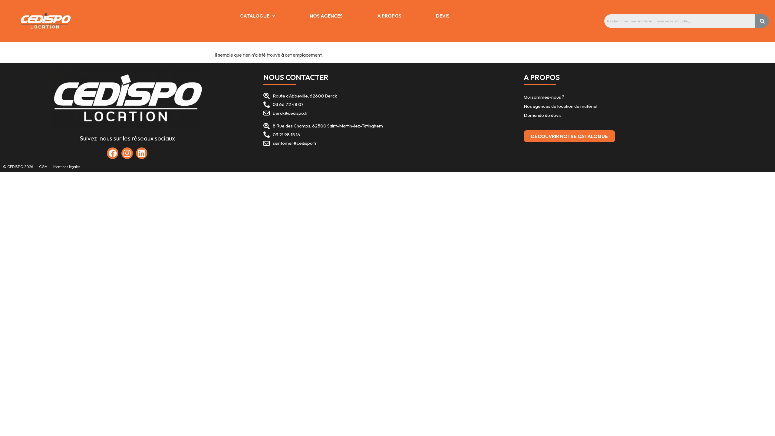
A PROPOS (389, 16)
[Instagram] (127, 153)
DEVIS (443, 16)
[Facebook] (112, 153)
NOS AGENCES (326, 16)
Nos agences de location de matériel (560, 106)
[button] (257, 16)
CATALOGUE (254, 16)
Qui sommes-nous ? (544, 97)
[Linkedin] (141, 153)
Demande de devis (543, 115)
